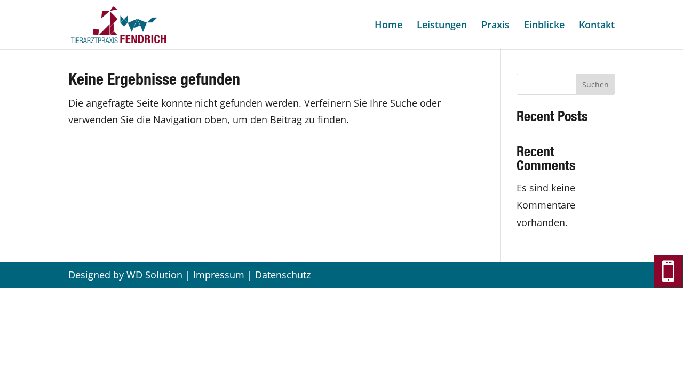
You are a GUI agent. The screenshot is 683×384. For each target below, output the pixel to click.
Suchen (595, 84)
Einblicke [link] (544, 26)
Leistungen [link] (442, 26)
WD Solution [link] (154, 274)
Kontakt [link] (597, 26)
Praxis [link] (495, 26)
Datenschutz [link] (283, 274)
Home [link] (388, 26)
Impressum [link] (218, 274)
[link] (118, 23)
